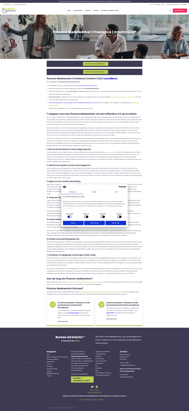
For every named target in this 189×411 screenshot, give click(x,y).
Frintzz (76, 341)
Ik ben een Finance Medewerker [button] (95, 72)
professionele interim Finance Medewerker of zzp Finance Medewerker (100, 292)
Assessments (50, 362)
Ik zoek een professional (78, 354)
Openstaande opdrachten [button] (173, 4)
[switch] (86, 217)
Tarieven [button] (88, 10)
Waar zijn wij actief (52, 369)
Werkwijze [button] (157, 4)
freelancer (121, 97)
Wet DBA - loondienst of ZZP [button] (109, 10)
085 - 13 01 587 (94, 390)
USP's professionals (76, 370)
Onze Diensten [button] (77, 10)
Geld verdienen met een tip (103, 373)
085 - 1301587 (125, 363)
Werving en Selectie (52, 359)
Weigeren (73, 223)
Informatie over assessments (79, 366)
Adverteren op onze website (79, 374)
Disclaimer (98, 356)
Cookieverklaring (100, 354)
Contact (49, 376)
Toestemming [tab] (72, 192)
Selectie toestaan (94, 223)
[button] (94, 1)
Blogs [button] (163, 4)
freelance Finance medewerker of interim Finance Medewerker (84, 282)
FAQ (96, 366)
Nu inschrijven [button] (179, 10)
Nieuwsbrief (98, 368)
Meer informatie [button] (63, 321)
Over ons (49, 364)
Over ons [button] (151, 4)
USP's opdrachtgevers (77, 368)
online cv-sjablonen (110, 152)
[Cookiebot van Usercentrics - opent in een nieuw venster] (119, 187)
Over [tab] (116, 192)
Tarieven (49, 371)
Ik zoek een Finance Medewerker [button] (95, 64)
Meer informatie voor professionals (81, 358)
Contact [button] (96, 10)
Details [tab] (94, 192)
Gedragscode (99, 363)
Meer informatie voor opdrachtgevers (82, 361)
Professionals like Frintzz (102, 375)
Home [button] (69, 10)
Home (48, 354)
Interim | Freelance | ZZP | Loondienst (57, 357)
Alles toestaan (115, 223)
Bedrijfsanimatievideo (53, 373)
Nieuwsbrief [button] (184, 4)
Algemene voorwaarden (102, 351)
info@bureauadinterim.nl (128, 365)
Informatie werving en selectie (80, 363)
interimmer (113, 97)
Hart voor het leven (101, 361)
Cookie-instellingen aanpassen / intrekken (91, 400)
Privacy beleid (99, 358)
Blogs (96, 370)
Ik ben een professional (78, 351)
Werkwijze (49, 366)
